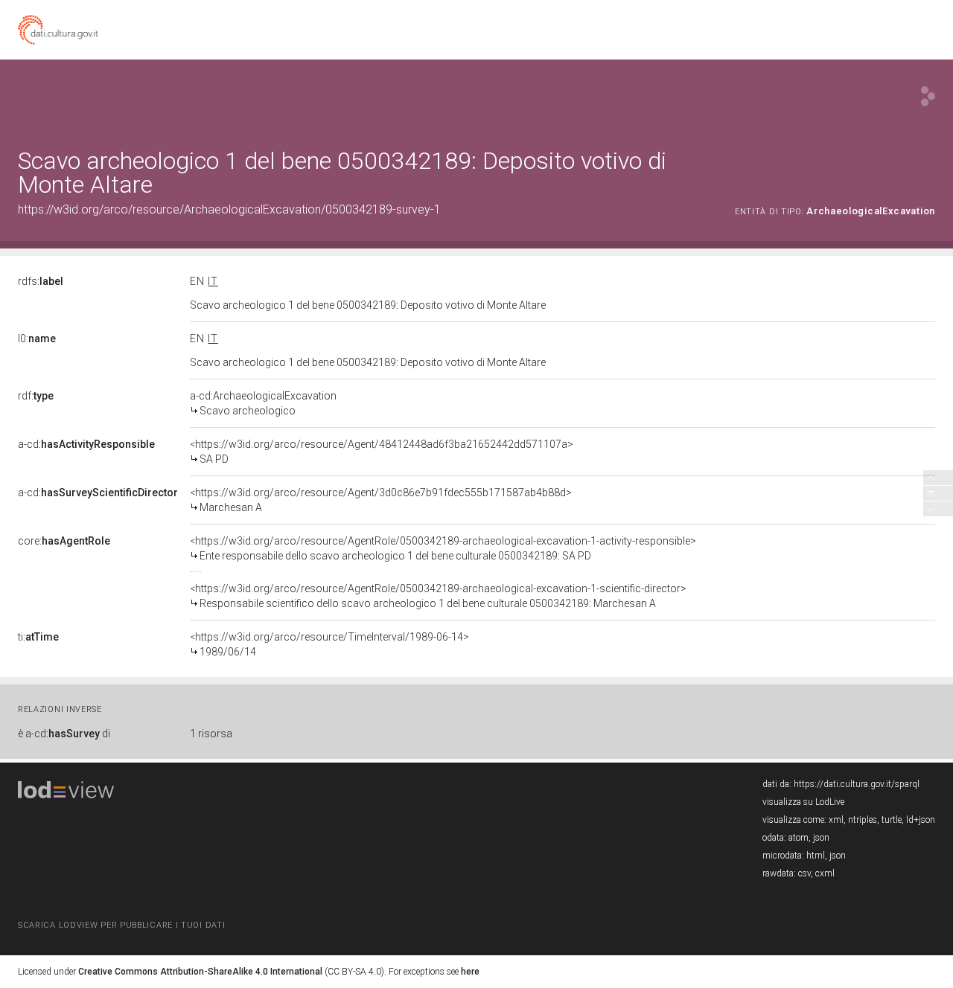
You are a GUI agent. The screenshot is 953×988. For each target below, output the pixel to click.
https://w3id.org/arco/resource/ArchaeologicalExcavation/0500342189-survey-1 (229, 209)
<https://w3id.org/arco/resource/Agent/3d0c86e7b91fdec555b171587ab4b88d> (381, 500)
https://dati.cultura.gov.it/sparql (856, 784)
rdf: (36, 396)
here (470, 971)
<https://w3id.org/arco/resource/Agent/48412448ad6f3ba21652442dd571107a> (381, 451)
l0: (37, 338)
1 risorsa (211, 734)
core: (64, 541)
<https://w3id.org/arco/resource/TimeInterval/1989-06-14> (329, 644)
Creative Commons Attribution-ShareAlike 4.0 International (200, 971)
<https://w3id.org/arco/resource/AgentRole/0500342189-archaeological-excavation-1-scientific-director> (438, 596)
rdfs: (40, 281)
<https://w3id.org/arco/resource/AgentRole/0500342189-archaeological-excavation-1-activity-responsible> (443, 548)
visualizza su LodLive (803, 802)
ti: (38, 637)
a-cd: (86, 444)
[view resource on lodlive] (928, 96)
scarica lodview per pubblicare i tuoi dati (121, 925)
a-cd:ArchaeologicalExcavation (263, 403)
